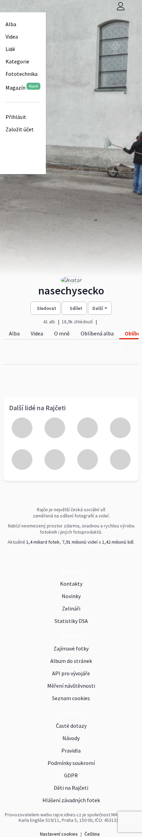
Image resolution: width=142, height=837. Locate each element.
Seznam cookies (71, 698)
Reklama (71, 636)
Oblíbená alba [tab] (97, 333)
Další (97, 308)
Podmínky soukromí (71, 762)
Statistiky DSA (71, 620)
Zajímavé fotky (71, 648)
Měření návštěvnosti (71, 685)
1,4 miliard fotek (43, 542)
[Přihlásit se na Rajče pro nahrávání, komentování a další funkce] (120, 6)
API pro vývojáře (71, 673)
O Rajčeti (71, 571)
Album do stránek (71, 660)
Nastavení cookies (59, 834)
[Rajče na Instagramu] (73, 556)
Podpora (71, 713)
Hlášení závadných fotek (71, 800)
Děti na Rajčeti (71, 787)
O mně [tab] (62, 333)
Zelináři (71, 608)
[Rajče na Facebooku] (70, 556)
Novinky (71, 596)
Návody (71, 738)
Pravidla (71, 750)
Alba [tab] (14, 333)
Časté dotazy (71, 725)
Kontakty (71, 583)
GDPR (71, 775)
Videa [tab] (37, 333)
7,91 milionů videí (80, 542)
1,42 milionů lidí (117, 542)
